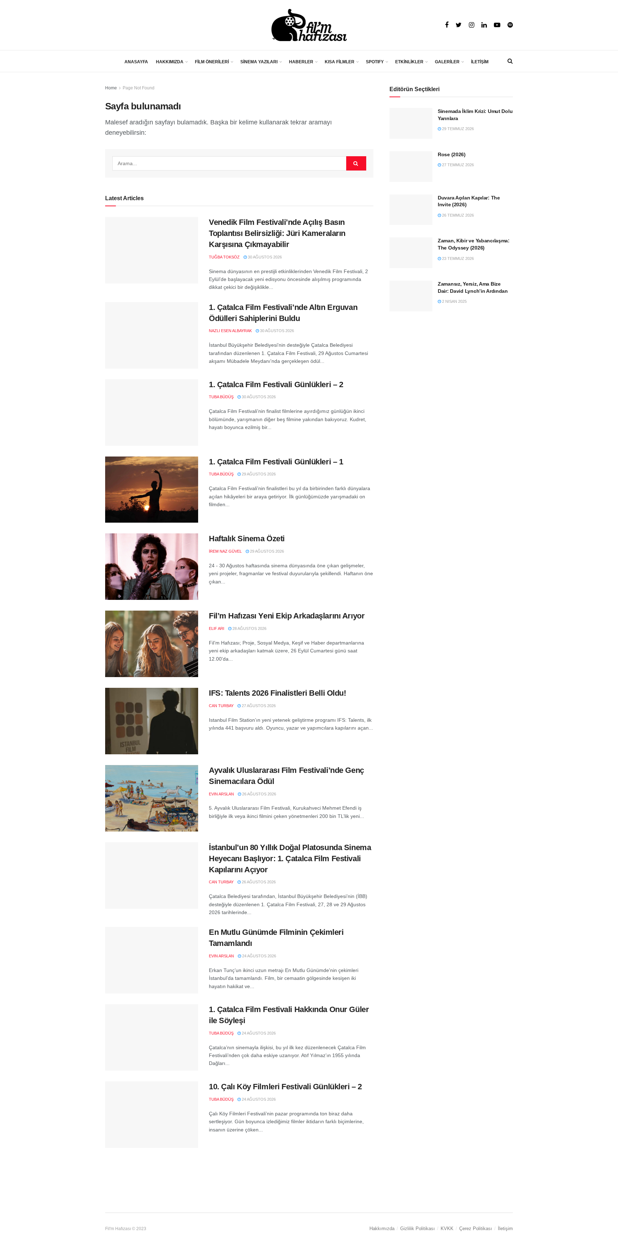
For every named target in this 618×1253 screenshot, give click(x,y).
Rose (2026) (452, 154)
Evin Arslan (221, 794)
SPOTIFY (375, 61)
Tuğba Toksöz (224, 257)
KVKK (447, 1228)
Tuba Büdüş (221, 397)
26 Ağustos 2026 (258, 794)
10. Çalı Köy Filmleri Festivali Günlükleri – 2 (285, 1086)
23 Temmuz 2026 (457, 258)
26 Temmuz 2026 (457, 215)
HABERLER (301, 61)
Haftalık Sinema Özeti (247, 538)
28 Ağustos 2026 (248, 628)
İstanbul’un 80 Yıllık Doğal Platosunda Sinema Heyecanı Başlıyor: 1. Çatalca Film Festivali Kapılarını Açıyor (290, 858)
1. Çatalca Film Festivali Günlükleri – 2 (276, 384)
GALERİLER (447, 61)
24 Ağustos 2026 (258, 956)
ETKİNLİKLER (409, 61)
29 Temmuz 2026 (457, 129)
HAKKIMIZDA (169, 61)
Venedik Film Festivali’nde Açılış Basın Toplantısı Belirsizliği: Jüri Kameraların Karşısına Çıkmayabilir (277, 233)
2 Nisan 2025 (454, 301)
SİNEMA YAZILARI (259, 61)
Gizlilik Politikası (417, 1228)
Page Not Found (138, 87)
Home (111, 87)
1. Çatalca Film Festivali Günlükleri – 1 (276, 461)
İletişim (505, 1228)
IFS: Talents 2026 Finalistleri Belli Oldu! (277, 693)
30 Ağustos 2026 (264, 257)
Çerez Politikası (475, 1228)
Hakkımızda (381, 1228)
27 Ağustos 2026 (258, 706)
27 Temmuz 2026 (457, 165)
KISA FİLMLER (339, 61)
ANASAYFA (136, 61)
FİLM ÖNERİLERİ (212, 61)
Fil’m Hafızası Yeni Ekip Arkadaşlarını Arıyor (286, 615)
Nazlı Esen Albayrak (230, 331)
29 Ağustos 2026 (258, 474)
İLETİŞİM (480, 61)
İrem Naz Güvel (225, 551)
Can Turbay (221, 706)
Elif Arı (216, 628)
